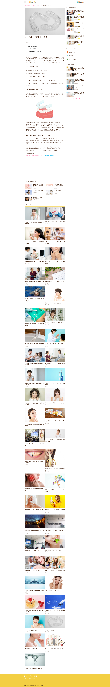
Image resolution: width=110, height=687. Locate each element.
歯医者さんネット (28, 5)
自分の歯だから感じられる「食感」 (53, 550)
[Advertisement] (45, 167)
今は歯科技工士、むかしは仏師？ (32, 570)
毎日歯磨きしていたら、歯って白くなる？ (34, 509)
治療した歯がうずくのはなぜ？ (52, 590)
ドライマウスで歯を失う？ (31, 630)
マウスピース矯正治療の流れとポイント (35, 155)
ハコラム (33, 5)
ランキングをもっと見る (76, 98)
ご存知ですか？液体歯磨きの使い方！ (33, 668)
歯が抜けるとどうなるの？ (31, 648)
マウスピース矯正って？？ (34, 48)
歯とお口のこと (39, 5)
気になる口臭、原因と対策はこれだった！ (55, 403)
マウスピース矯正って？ (51, 630)
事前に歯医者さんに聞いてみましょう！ (37, 51)
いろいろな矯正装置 (32, 46)
